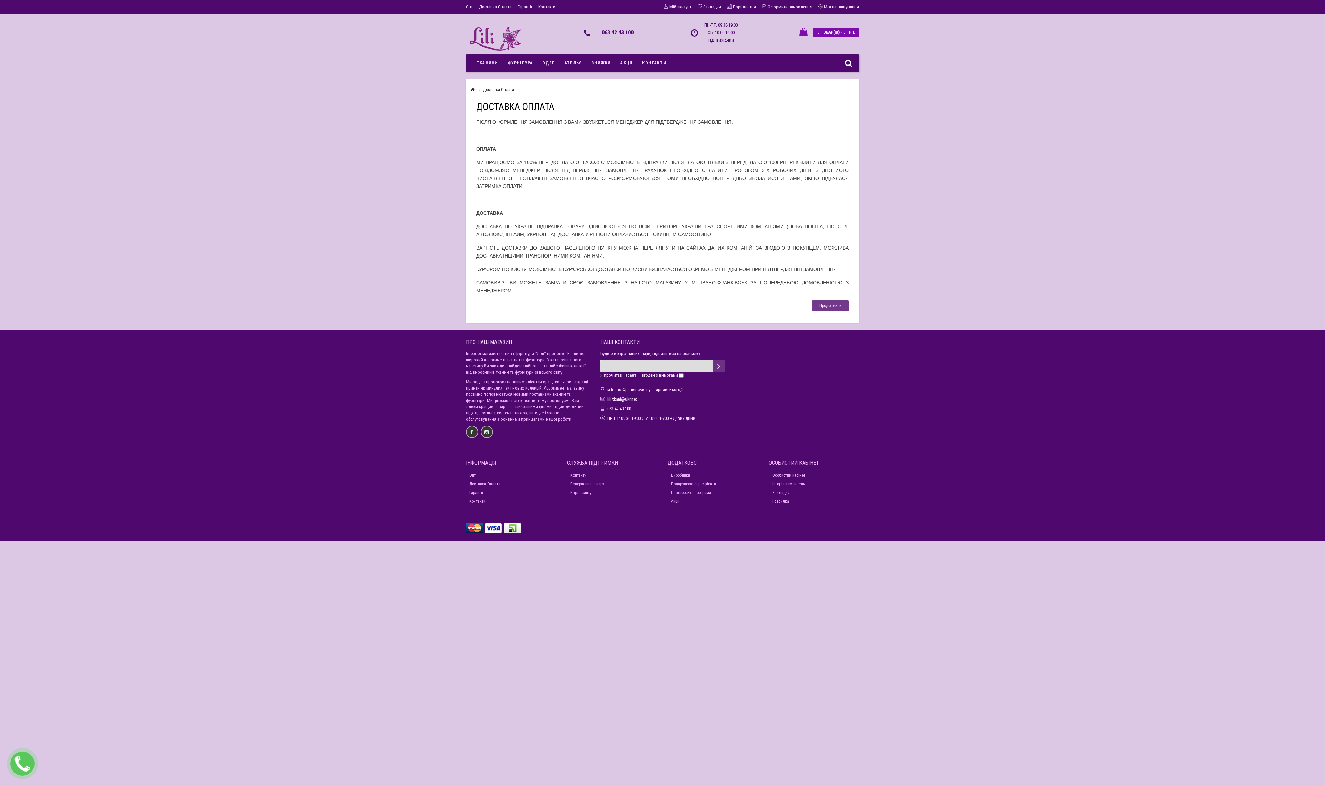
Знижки (601, 63)
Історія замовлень (788, 484)
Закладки (781, 492)
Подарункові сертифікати (693, 484)
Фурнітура (520, 63)
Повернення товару (587, 484)
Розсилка (780, 501)
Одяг (548, 63)
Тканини (487, 63)
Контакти (547, 6)
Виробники (680, 475)
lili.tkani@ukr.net (622, 399)
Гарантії (525, 6)
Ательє (573, 63)
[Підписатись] (719, 366)
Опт (469, 6)
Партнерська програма (691, 492)
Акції (626, 63)
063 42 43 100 (618, 32)
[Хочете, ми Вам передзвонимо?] (22, 763)
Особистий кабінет (788, 475)
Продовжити (830, 305)
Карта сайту (580, 492)
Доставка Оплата (495, 6)
